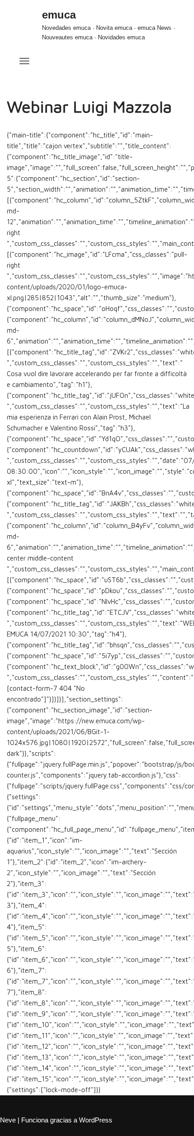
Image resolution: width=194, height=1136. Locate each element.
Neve (8, 1120)
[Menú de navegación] (19, 59)
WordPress (95, 1120)
